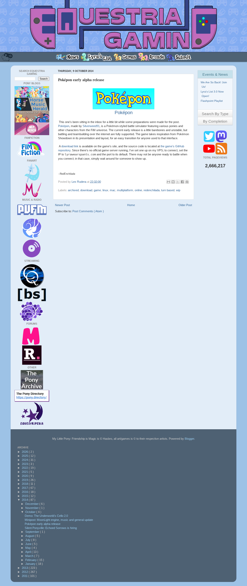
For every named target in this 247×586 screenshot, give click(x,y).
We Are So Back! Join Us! (214, 84)
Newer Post (62, 205)
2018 (25, 483)
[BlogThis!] (173, 182)
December (32, 503)
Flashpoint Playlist (212, 100)
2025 (25, 455)
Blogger (189, 438)
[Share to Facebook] (182, 182)
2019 (25, 480)
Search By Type (215, 114)
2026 (25, 451)
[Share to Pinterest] (187, 182)
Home (131, 205)
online (138, 190)
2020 (25, 475)
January (30, 563)
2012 (25, 571)
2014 (25, 499)
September (32, 531)
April (28, 551)
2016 (25, 491)
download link (69, 146)
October (30, 512)
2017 (25, 487)
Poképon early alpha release (42, 523)
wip (178, 190)
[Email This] (168, 182)
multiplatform (125, 190)
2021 (25, 471)
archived (73, 190)
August (30, 535)
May (28, 547)
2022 (25, 467)
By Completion (215, 121)
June (28, 544)
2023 (25, 464)
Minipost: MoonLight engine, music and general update (59, 519)
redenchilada (152, 190)
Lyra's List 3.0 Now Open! (213, 94)
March (29, 555)
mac (112, 190)
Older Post (185, 205)
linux (105, 190)
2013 (25, 567)
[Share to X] (178, 182)
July (28, 539)
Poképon (63, 126)
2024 (25, 459)
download (86, 190)
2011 (25, 576)
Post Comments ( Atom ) (88, 211)
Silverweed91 (91, 126)
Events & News (215, 74)
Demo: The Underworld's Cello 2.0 (46, 515)
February (31, 560)
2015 (25, 496)
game (97, 190)
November (32, 507)
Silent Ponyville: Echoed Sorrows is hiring (51, 528)
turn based (167, 190)
